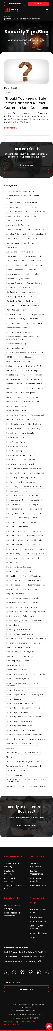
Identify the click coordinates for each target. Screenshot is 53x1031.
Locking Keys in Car (15, 513)
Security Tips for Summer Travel (20, 730)
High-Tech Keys (35, 424)
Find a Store (26, 989)
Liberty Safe (33, 495)
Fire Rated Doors (13, 397)
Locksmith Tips (33, 544)
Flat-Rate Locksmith (31, 401)
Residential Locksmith (36, 638)
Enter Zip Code (13, 982)
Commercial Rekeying (16, 343)
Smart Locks (12, 743)
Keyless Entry (12, 486)
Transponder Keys (14, 766)
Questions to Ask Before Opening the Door (25, 611)
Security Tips (12, 708)
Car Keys (34, 296)
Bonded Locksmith (14, 270)
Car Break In (11, 292)
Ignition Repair (12, 473)
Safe (8, 647)
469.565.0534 (10, 956)
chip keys (10, 319)
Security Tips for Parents (17, 712)
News (8, 92)
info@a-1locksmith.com (32, 956)
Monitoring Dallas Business (18, 567)
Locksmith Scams (14, 544)
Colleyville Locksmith (28, 319)
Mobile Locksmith (14, 562)
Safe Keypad (28, 652)
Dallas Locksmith (14, 366)
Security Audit (39, 674)
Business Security (14, 283)
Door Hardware (13, 379)
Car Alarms (11, 287)
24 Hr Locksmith (13, 202)
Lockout (10, 518)
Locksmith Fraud (13, 535)
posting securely (33, 580)
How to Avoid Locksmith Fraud (20, 464)
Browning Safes (13, 274)
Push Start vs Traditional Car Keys (21, 607)
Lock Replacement (14, 509)
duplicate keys (13, 388)
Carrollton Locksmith (15, 314)
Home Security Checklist (17, 437)
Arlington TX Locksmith (16, 234)
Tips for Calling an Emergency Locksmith (24, 761)
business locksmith (33, 274)
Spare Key (11, 748)
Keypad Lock (12, 491)
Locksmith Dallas (37, 531)
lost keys (43, 549)
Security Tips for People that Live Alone (23, 717)
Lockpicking (23, 518)
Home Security (27, 433)
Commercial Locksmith (17, 328)
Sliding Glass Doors (15, 739)
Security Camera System (17, 678)
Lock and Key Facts (15, 504)
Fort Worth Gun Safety (16, 406)
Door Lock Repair (14, 384)
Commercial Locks (35, 323)
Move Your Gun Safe (15, 571)
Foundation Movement (16, 410)
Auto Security (29, 243)
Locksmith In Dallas (34, 535)
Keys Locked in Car (15, 495)
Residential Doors (14, 638)
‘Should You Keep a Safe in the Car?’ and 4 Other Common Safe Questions (26, 103)
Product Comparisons (35, 585)
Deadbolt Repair (32, 370)
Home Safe (11, 433)
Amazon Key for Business (17, 225)
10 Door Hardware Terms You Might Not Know (23, 197)
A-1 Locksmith (31, 202)
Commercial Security (16, 348)
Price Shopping (13, 585)
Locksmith (11, 522)
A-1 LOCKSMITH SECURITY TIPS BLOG (21, 207)
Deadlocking (12, 375)
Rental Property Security (17, 620)
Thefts (9, 757)
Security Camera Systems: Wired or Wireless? (22, 684)
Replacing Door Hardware (18, 629)
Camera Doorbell (34, 283)
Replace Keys (38, 620)
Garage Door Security (16, 415)
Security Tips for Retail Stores (19, 726)
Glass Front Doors (14, 419)
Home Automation (14, 428)
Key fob (9, 482)
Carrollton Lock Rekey (16, 310)
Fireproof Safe (32, 397)
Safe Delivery (12, 652)
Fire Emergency (28, 393)
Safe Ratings (27, 656)
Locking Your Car (36, 513)
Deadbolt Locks (13, 370)
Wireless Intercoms (37, 786)
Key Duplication (28, 477)
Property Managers (15, 594)
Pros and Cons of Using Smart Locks (22, 598)
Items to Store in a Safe (34, 473)
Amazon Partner (13, 229)
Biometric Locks (13, 265)
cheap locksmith (37, 314)
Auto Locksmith (30, 238)
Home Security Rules (15, 442)
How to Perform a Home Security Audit (23, 469)
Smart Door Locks (37, 739)
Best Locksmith (37, 261)
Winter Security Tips (15, 786)
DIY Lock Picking (36, 375)
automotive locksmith (36, 256)
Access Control (13, 216)
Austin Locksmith (38, 234)
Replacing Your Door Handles (19, 634)
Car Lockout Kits (13, 301)
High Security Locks (15, 424)
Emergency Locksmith (34, 388)
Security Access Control (17, 674)
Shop (38, 3)
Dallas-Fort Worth (34, 366)
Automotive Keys (14, 256)
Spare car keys (29, 743)
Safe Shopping (13, 661)
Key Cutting (11, 477)
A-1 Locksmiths (38, 211)
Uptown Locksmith (14, 775)
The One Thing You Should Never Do (22, 752)
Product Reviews (32, 589)
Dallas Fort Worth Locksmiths (19, 361)
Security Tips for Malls (32, 708)
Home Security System (16, 446)
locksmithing (12, 549)
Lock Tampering (35, 509)
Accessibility (30, 216)
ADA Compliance (14, 220)
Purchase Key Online (15, 603)
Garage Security (38, 415)
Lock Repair (33, 504)
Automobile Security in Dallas (19, 252)
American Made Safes (35, 229)
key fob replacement (27, 482)
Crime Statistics (26, 357)
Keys (25, 491)
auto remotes (12, 243)
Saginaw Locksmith (15, 665)
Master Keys (11, 558)
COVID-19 (10, 357)
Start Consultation (26, 825)
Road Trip (36, 643)
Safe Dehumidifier (23, 647)
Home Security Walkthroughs (19, 455)
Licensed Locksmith (15, 500)
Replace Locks (12, 625)
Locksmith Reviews (35, 540)
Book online (15, 3)
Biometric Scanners (34, 265)
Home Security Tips (15, 451)
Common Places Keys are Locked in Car (24, 352)
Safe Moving (12, 656)
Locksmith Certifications (17, 527)
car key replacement (15, 296)
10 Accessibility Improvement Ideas (22, 191)
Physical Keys (12, 576)
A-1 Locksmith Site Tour (16, 211)
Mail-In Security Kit (14, 553)
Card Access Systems (29, 305)
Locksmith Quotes (14, 540)
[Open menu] (47, 10)
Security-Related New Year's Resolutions (24, 734)
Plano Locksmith (13, 580)
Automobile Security (15, 247)
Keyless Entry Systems (33, 486)
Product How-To (13, 589)
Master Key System (35, 553)
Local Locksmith (36, 500)
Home (7, 16)
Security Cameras (14, 690)
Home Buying (34, 428)
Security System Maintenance (19, 703)
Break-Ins (32, 270)
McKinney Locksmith (31, 558)
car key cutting (28, 292)
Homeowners (12, 460)
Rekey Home (28, 616)
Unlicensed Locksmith (16, 770)
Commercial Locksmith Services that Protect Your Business (23, 337)
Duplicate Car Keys (35, 384)
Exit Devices (11, 393)
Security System (13, 699)
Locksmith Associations (31, 522)
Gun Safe (31, 419)
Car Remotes (31, 301)
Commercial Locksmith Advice (20, 332)
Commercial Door (14, 323)
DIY (23, 375)
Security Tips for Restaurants (19, 721)
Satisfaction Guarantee (17, 669)
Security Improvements (17, 694)
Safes (26, 661)
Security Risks (38, 694)
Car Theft (10, 305)
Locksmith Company (15, 531)
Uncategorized (34, 766)
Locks (35, 518)
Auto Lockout (12, 238)
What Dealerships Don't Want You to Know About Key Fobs (25, 780)
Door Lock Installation (34, 379)
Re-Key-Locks (12, 616)
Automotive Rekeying (16, 261)
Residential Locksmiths (16, 643)
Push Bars (33, 603)
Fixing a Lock (12, 401)
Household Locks (30, 460)
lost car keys (28, 549)
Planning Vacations (32, 576)
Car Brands (26, 287)
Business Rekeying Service (18, 278)
